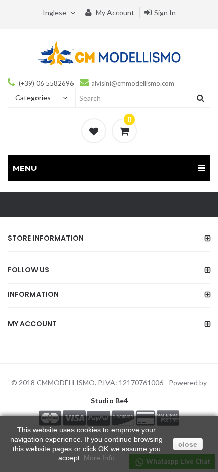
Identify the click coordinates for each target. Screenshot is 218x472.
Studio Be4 (109, 400)
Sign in (165, 12)
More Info (99, 458)
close (187, 444)
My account (114, 12)
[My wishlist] (93, 130)
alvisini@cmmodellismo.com (132, 83)
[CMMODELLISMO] (109, 53)
